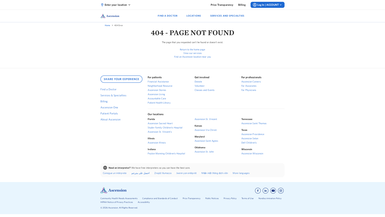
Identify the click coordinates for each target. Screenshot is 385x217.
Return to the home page (192, 49)
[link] (222, 5)
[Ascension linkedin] (265, 191)
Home (107, 25)
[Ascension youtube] (273, 191)
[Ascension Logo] (113, 192)
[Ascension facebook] (258, 191)
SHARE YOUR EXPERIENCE (121, 79)
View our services (192, 53)
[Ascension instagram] (281, 191)
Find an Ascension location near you (192, 56)
